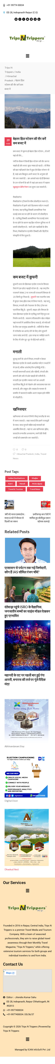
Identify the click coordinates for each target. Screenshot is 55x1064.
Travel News (35, 489)
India (18, 71)
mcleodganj (37, 483)
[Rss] (38, 19)
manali (22, 483)
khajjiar (35, 478)
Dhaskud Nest (12, 869)
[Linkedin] (31, 19)
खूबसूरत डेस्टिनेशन (21, 186)
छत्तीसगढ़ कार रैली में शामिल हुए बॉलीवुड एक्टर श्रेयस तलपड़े (39, 518)
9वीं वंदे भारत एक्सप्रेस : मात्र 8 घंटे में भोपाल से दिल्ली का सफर (15, 518)
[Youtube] (27, 19)
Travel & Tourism (15, 489)
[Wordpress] (35, 19)
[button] (27, 56)
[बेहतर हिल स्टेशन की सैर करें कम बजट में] (27, 111)
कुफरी (33, 296)
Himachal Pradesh (25, 454)
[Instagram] (19, 19)
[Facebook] (16, 19)
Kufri (10, 483)
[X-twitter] (23, 19)
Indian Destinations (16, 478)
